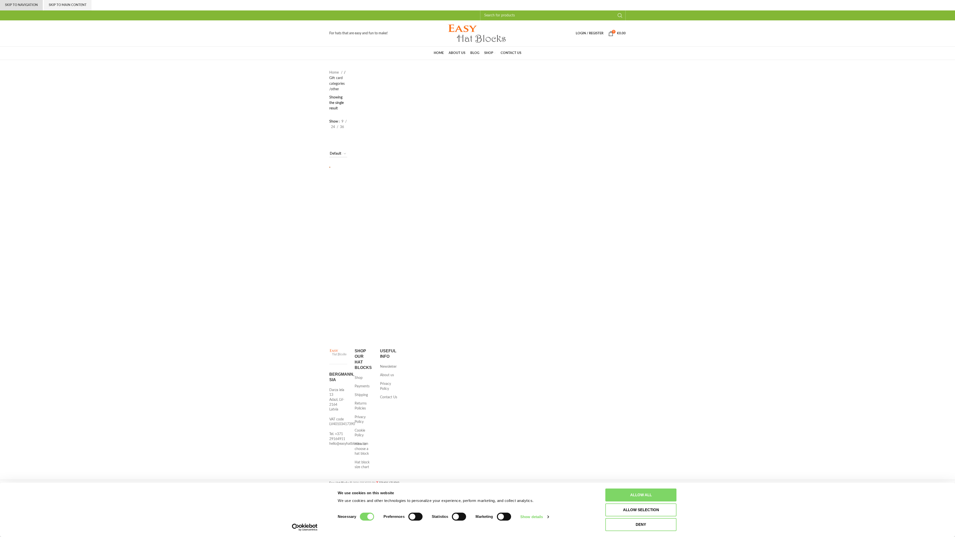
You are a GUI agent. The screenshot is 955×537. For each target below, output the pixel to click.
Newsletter (388, 366)
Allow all (641, 495)
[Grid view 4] (332, 144)
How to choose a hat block (362, 448)
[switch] (415, 517)
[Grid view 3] (342, 136)
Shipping (361, 395)
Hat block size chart (362, 465)
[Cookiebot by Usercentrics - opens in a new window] (305, 527)
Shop (359, 378)
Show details (531, 517)
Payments (362, 386)
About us (387, 375)
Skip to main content (68, 5)
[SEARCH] (620, 15)
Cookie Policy (360, 433)
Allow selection (641, 510)
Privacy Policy (360, 419)
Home (334, 72)
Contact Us (388, 397)
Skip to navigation (21, 5)
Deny (641, 524)
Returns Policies (361, 406)
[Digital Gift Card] (329, 167)
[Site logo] (477, 33)
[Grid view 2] (332, 136)
